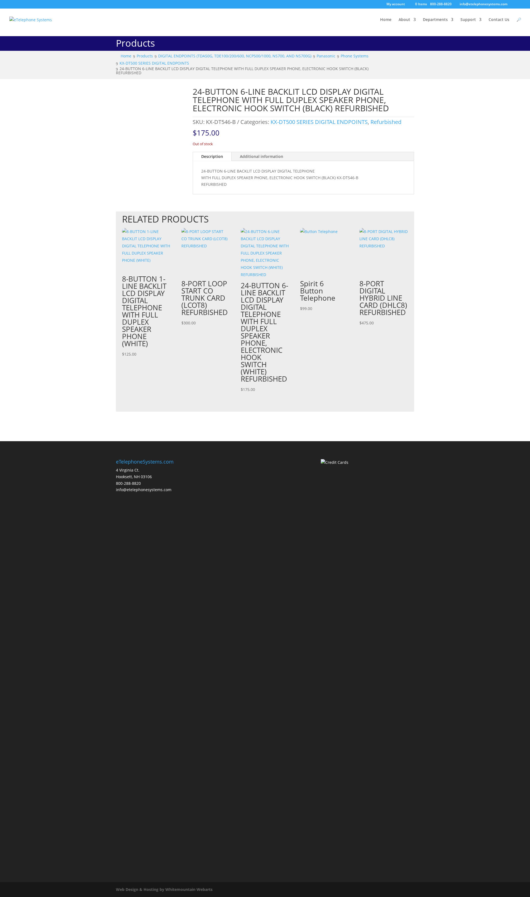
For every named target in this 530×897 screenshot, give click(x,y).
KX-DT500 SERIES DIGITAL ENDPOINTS (319, 122)
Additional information (261, 156)
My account (395, 4)
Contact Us (499, 20)
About (404, 20)
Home (385, 20)
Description (212, 156)
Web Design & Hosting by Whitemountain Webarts (164, 889)
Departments (435, 20)
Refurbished (385, 122)
